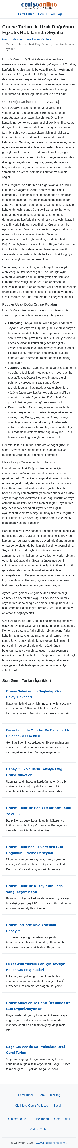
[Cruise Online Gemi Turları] (39, 6)
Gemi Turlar (25, 1095)
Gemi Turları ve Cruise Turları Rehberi (26, 39)
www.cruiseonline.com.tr (51, 1142)
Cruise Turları (40, 1118)
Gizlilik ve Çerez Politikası (32, 1105)
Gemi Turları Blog (50, 14)
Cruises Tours (17, 1118)
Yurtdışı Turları (39, 1129)
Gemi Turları (26, 14)
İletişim (58, 1105)
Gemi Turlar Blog (49, 1095)
